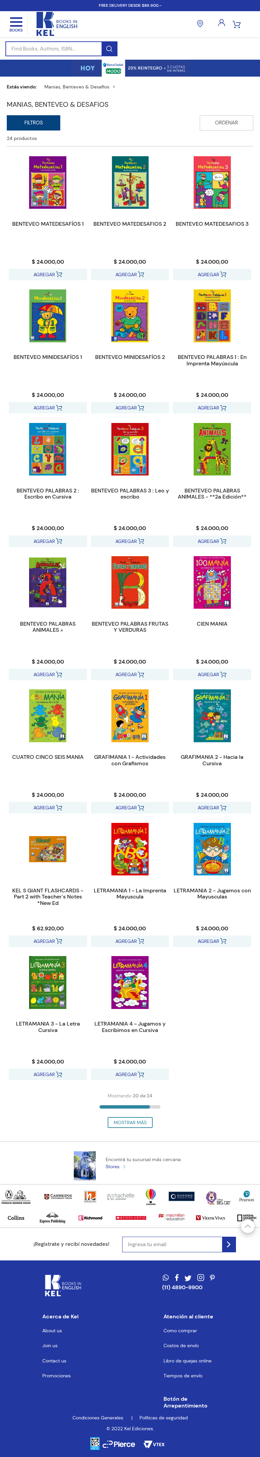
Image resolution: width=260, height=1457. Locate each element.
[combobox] (61, 48)
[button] (191, 1402)
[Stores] (200, 24)
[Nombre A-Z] (226, 122)
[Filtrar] (33, 122)
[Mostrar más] (130, 1122)
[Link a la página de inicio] (24, 86)
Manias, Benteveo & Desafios (76, 86)
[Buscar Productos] (109, 49)
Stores (113, 1166)
